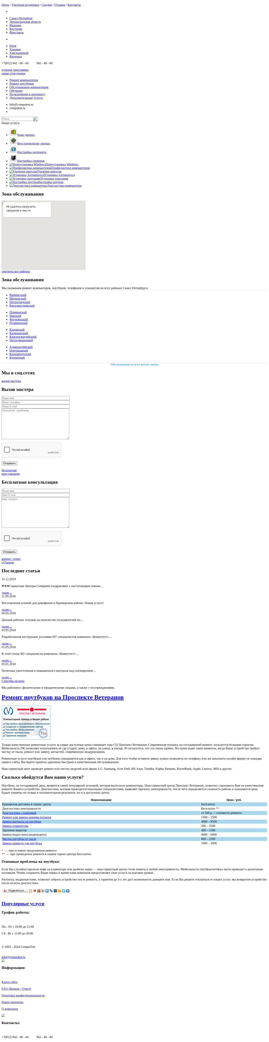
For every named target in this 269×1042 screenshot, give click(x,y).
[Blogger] (31, 890)
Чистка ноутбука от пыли (19, 839)
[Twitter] (64, 890)
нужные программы (15, 69)
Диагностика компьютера (64, 185)
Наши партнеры (12, 1002)
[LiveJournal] (51, 890)
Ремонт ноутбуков (21, 83)
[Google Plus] (39, 890)
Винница (15, 56)
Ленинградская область (25, 21)
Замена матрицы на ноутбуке (21, 821)
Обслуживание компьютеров (28, 87)
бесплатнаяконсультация (10, 472)
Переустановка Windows (61, 164)
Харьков (15, 49)
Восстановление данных (33, 143)
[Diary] (35, 890)
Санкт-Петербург (21, 18)
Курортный (17, 357)
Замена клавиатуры (15, 826)
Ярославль (16, 32)
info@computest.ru (13, 957)
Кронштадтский (20, 354)
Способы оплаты (13, 681)
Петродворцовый (21, 340)
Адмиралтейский (21, 347)
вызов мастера (11, 381)
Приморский (18, 312)
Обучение (16, 90)
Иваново (15, 25)
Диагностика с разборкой (19, 813)
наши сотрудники (13, 73)
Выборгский (17, 295)
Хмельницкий (19, 53)
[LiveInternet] (43, 890)
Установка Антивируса (59, 175)
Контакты (74, 4)
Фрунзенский (18, 319)
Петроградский (19, 302)
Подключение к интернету (27, 94)
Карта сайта (10, 982)
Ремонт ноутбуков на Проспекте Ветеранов (63, 697)
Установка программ (54, 178)
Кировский (17, 329)
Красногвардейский (22, 336)
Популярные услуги (23, 903)
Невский (15, 315)
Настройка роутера (50, 182)
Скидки (47, 4)
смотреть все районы (16, 271)
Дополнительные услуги (26, 97)
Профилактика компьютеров (70, 168)
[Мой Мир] (55, 890)
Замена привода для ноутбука (22, 843)
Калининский (18, 333)
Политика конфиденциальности (23, 995)
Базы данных (26, 134)
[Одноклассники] (60, 890)
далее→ (7, 592)
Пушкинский (18, 323)
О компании (10, 1008)
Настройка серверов (31, 160)
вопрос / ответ (11, 558)
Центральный (18, 350)
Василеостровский (22, 305)
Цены (5, 4)
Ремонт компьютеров (23, 80)
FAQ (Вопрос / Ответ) (16, 988)
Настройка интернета (31, 152)
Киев (12, 45)
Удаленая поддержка (25, 4)
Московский (17, 298)
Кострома (15, 29)
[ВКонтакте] (68, 890)
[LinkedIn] (47, 890)
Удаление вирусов (49, 171)
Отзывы (59, 4)
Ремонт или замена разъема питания (26, 817)
